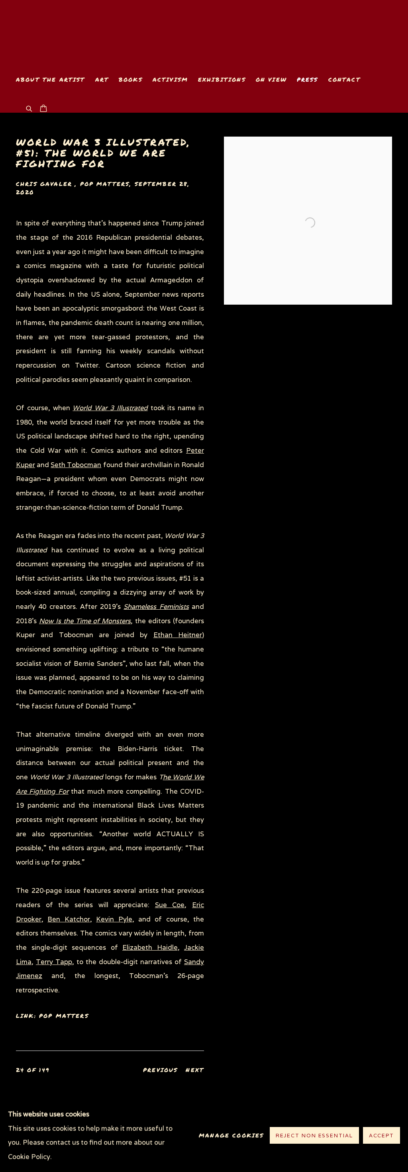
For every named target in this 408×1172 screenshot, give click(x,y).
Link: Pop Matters (52, 1016)
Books (131, 79)
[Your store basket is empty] (43, 109)
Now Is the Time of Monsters (85, 620)
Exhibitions (222, 79)
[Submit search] (29, 107)
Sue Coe (170, 904)
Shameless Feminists (156, 606)
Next (195, 1070)
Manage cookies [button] (231, 1135)
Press (307, 79)
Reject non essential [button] (314, 1136)
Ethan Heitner (177, 634)
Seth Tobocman (76, 464)
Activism (170, 79)
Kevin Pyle (114, 919)
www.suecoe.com (107, 34)
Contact (344, 79)
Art (102, 79)
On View (271, 79)
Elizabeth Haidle (150, 947)
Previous (160, 1070)
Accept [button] (381, 1136)
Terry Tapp (54, 961)
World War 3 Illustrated (110, 407)
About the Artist (50, 79)
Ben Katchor (68, 919)
